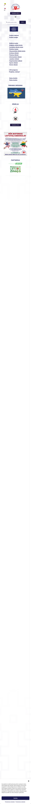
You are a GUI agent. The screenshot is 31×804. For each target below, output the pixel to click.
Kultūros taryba (13, 43)
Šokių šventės (13, 80)
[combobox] (12, 22)
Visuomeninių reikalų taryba (17, 51)
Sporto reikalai (13, 63)
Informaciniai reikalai (15, 57)
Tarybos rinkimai (14, 35)
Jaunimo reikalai (14, 59)
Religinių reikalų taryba (15, 45)
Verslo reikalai (13, 65)
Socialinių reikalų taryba (16, 47)
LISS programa (13, 70)
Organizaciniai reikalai (15, 61)
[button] (28, 781)
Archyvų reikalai (14, 53)
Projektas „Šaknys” (14, 72)
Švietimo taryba (13, 49)
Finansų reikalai (13, 55)
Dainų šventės (13, 78)
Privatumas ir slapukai (10, 801)
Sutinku (15, 798)
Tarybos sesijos (13, 37)
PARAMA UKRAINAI (15, 85)
